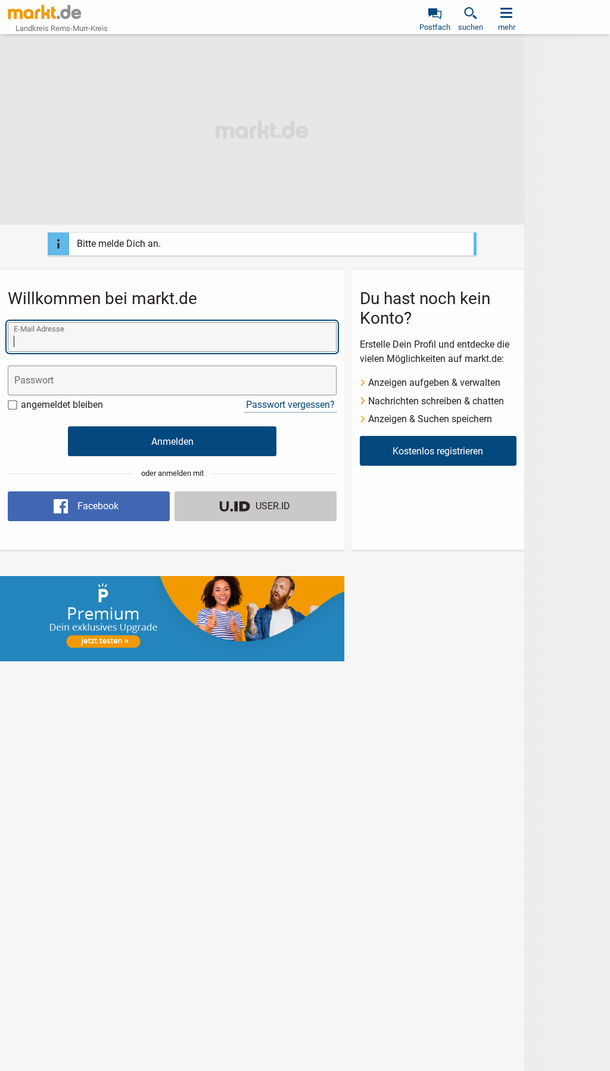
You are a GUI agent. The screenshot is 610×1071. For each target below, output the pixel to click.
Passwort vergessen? (290, 404)
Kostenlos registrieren (438, 451)
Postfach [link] (434, 27)
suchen (470, 27)
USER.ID (273, 506)
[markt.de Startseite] (44, 12)
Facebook (98, 506)
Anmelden (172, 441)
